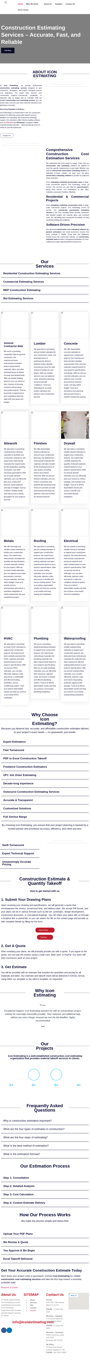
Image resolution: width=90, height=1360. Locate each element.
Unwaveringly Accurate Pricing (16, 863)
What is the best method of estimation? (26, 1145)
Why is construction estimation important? (27, 1120)
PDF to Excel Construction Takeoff (25, 758)
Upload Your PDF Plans (18, 1233)
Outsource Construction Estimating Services (31, 791)
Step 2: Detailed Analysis (18, 1186)
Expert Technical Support (18, 853)
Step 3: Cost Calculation (18, 1194)
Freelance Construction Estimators (25, 766)
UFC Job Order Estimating (19, 775)
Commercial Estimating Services (23, 281)
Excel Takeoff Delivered (17, 1258)
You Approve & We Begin (19, 1250)
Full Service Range (15, 816)
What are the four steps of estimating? (25, 1137)
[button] (45, 273)
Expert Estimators (14, 741)
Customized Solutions (17, 808)
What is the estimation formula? (21, 1154)
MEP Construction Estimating (21, 290)
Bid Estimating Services (18, 298)
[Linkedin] (9, 1330)
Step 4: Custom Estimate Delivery (24, 1202)
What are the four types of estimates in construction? (34, 1129)
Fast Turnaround (13, 750)
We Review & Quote (15, 1242)
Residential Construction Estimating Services (31, 273)
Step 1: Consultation (16, 1177)
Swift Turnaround (13, 845)
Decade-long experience (18, 783)
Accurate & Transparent (18, 800)
